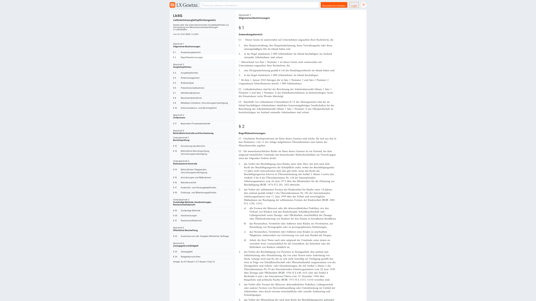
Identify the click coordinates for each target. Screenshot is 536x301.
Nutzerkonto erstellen (333, 5)
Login (354, 5)
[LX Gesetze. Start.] (184, 5)
